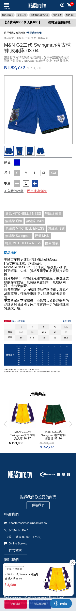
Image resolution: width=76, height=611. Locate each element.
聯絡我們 (38, 505)
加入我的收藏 (14, 191)
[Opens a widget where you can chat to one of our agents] (61, 604)
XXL (54, 173)
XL (44, 173)
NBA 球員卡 (7, 15)
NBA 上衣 (57, 15)
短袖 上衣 (21, 15)
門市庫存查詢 (37, 191)
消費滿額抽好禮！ (61, 22)
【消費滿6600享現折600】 (22, 22)
